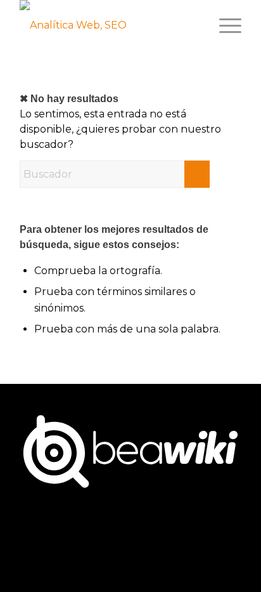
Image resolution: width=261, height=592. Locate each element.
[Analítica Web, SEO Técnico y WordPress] (75, 25)
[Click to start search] (197, 174)
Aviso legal (185, 541)
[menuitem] (224, 25)
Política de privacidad (99, 541)
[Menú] (224, 25)
